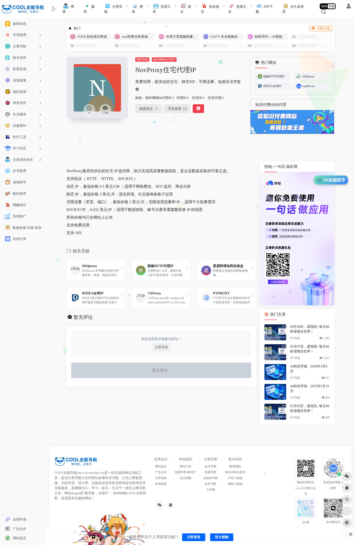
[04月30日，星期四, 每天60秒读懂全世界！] (275, 332)
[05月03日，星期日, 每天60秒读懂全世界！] (275, 412)
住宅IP (197, 98)
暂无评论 (83, 317)
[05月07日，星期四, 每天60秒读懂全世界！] (275, 352)
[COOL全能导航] (76, 463)
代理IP (181, 98)
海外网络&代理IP (164, 59)
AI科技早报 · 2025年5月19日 (309, 388)
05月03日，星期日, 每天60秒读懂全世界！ (309, 408)
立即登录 (161, 347)
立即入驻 (323, 28)
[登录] (348, 6)
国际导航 (142, 59)
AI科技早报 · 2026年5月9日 (308, 369)
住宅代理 (214, 98)
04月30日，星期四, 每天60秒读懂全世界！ (309, 329)
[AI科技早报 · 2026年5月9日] (275, 372)
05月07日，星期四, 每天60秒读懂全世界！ (309, 349)
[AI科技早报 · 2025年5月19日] (275, 392)
